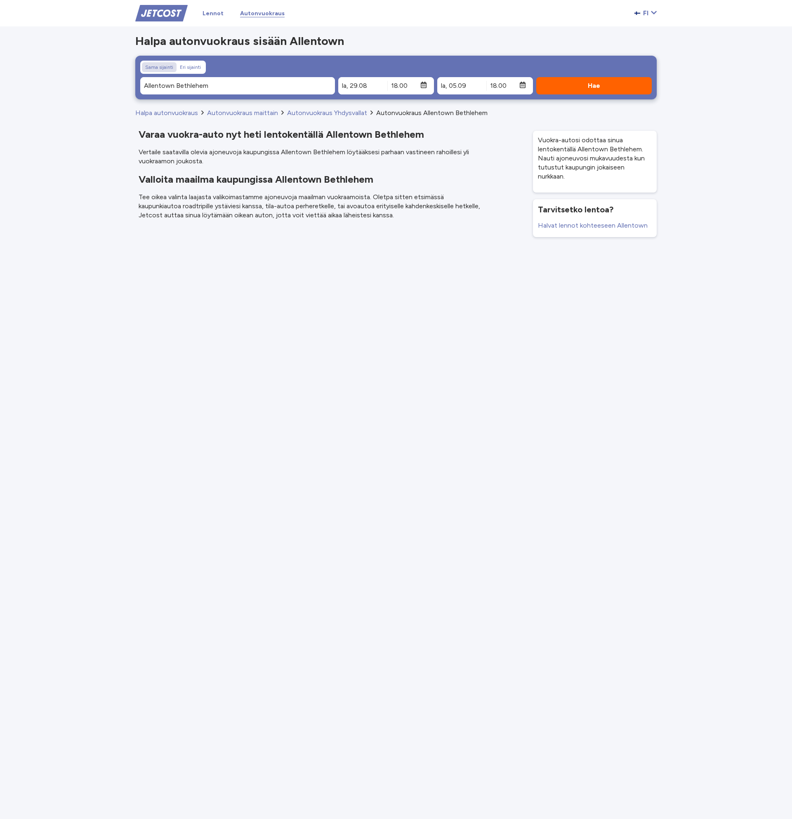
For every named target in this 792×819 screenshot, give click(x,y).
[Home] (161, 12)
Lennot (213, 13)
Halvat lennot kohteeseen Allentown (593, 225)
